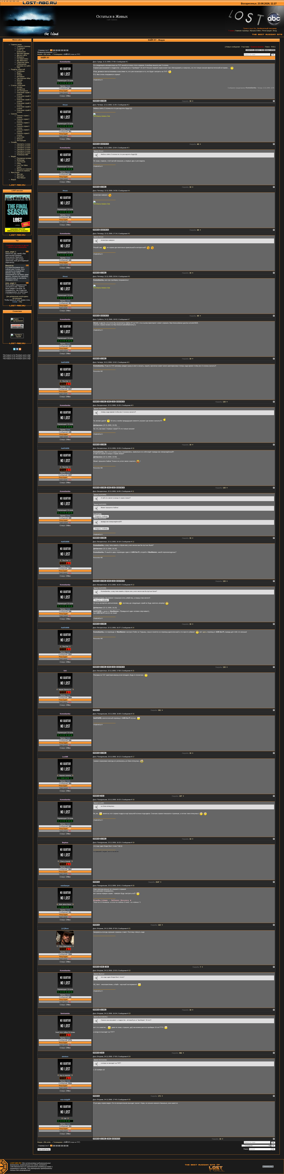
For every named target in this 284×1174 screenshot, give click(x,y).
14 (133, 628)
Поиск (267, 47)
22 (129, 970)
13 (133, 585)
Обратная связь (23, 62)
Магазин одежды (23, 53)
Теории (19, 75)
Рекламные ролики (24, 158)
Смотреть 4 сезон (23, 149)
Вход (275, 31)
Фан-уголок (15, 172)
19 (133, 842)
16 (133, 714)
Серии (19, 82)
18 (133, 799)
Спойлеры (21, 71)
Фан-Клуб (20, 176)
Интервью (20, 76)
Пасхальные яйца (23, 78)
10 (133, 448)
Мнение (20, 80)
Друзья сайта (22, 55)
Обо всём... (48, 54)
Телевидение (57, 54)
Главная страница (242, 31)
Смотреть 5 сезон (23, 151)
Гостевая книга (22, 59)
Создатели (21, 89)
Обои (19, 163)
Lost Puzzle (21, 162)
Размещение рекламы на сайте (23, 65)
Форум (13, 179)
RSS (272, 47)
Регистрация (267, 31)
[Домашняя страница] (109, 401)
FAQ (18, 68)
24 (129, 1056)
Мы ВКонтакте (22, 60)
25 (129, 1099)
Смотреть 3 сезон (23, 147)
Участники (245, 47)
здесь (204, 632)
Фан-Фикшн (21, 178)
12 (133, 542)
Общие (19, 84)
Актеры (19, 87)
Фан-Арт (20, 174)
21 (129, 928)
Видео (19, 73)
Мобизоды (21, 160)
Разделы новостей (18, 69)
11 (133, 491)
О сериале (21, 48)
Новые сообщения (233, 47)
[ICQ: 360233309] (102, 1053)
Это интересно (22, 91)
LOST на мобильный (21, 51)
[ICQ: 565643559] (102, 796)
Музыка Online (255, 31)
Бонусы (20, 139)
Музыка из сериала (24, 169)
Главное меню (16, 44)
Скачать (14, 114)
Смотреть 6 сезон (23, 153)
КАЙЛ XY (67, 54)
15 (133, 671)
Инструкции (21, 140)
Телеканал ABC (22, 155)
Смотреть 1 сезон (23, 144)
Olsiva (55, 52)
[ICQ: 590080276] (113, 401)
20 (133, 885)
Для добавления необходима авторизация (17, 297)
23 (129, 1013)
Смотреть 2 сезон (23, 146)
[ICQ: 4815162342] (107, 967)
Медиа (13, 156)
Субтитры (20, 137)
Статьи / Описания (18, 85)
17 (133, 757)
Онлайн (14, 142)
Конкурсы (20, 57)
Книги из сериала (23, 171)
